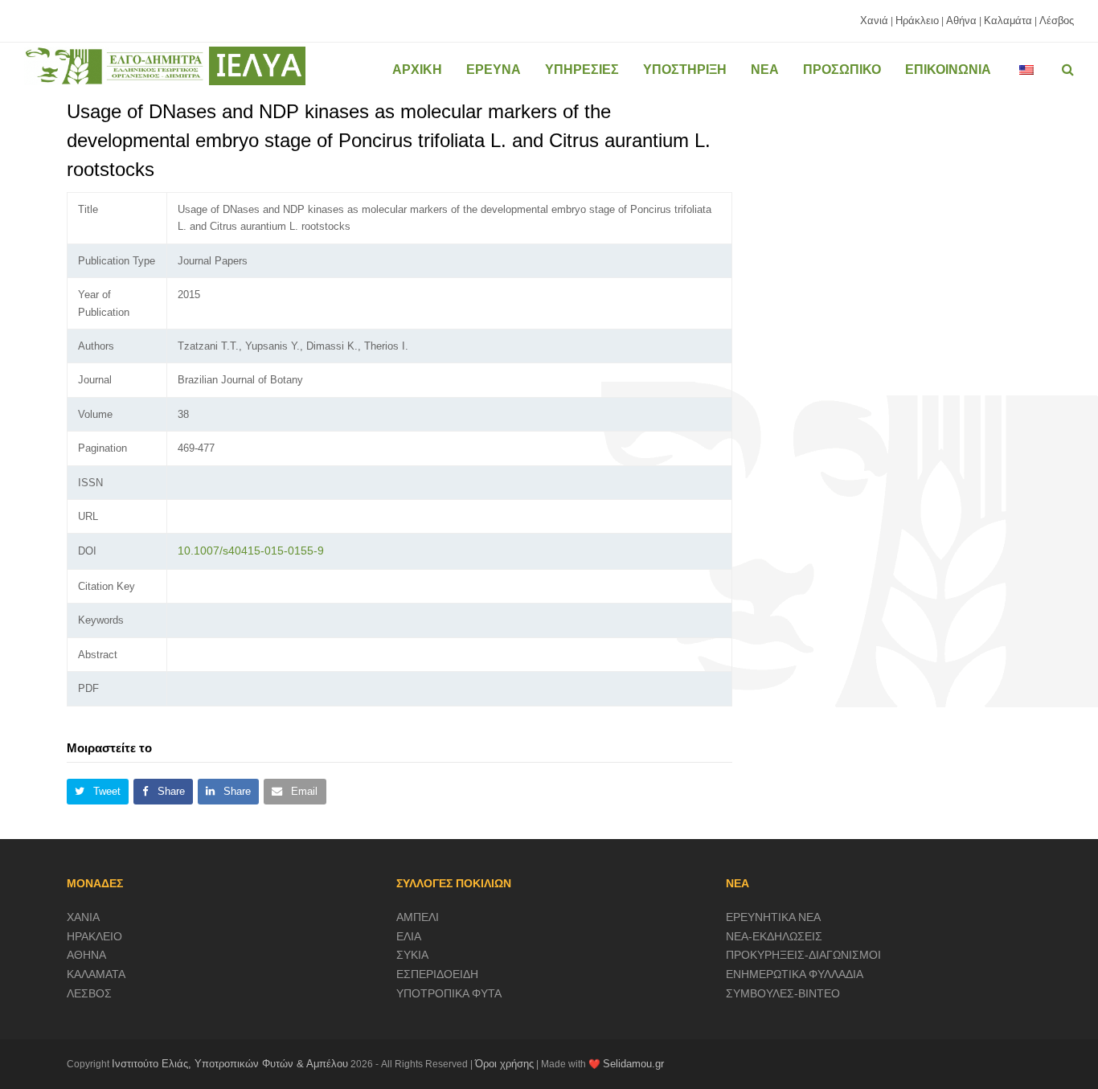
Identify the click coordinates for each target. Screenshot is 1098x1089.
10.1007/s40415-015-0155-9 (251, 550)
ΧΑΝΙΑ (83, 917)
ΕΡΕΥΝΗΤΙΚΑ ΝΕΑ (773, 917)
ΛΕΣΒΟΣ (89, 993)
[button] (98, 791)
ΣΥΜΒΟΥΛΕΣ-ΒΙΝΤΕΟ (783, 993)
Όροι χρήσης (504, 1064)
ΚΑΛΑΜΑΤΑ (96, 974)
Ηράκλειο (917, 20)
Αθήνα (961, 20)
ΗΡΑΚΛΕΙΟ (94, 936)
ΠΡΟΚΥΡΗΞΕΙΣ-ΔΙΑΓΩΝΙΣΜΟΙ (803, 954)
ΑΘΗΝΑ (86, 954)
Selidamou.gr (633, 1064)
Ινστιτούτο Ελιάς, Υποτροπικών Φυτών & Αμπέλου (230, 1064)
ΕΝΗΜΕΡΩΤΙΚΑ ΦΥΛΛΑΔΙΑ (794, 974)
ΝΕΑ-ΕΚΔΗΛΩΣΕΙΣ (774, 936)
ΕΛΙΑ (408, 936)
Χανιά (874, 20)
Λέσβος (1056, 20)
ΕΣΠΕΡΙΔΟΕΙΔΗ (437, 974)
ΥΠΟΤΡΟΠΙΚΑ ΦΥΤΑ (449, 993)
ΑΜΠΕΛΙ (417, 917)
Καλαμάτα (1008, 20)
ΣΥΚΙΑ (412, 954)
